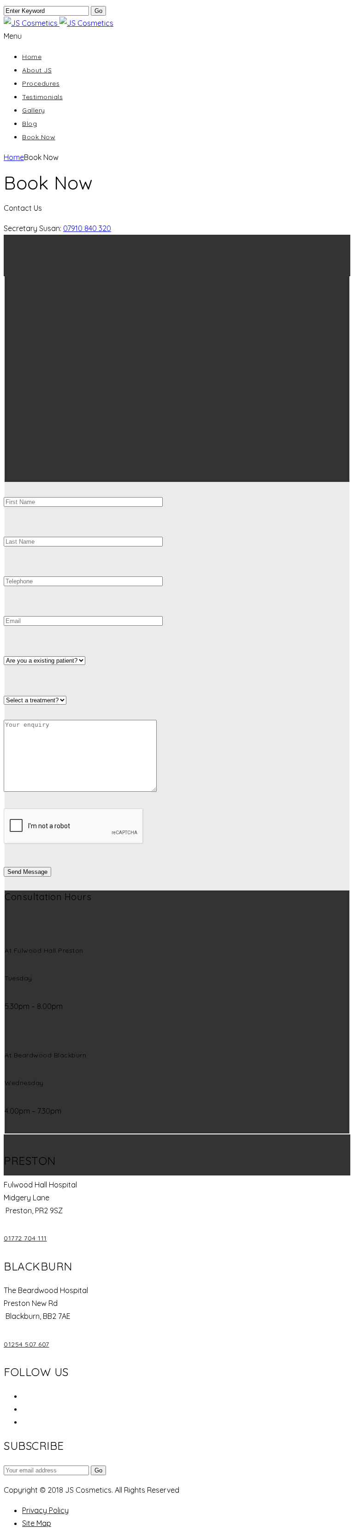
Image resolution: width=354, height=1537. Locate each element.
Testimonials (42, 97)
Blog (29, 123)
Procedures (40, 83)
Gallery (33, 110)
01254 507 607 (26, 1344)
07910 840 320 (87, 228)
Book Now (38, 137)
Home (31, 57)
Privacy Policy (45, 1510)
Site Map (36, 1523)
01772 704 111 (25, 1238)
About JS (37, 70)
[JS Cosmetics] (58, 23)
